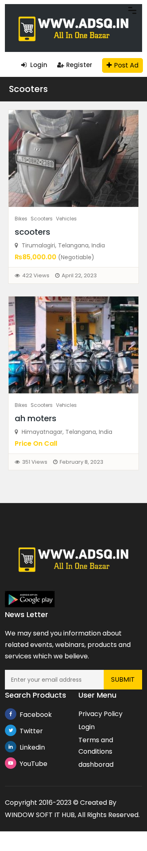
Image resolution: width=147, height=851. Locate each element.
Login (38, 65)
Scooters (28, 89)
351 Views (34, 462)
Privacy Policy (100, 714)
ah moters (35, 418)
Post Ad (126, 65)
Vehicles (66, 218)
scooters (32, 232)
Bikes (21, 218)
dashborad (96, 764)
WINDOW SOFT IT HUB (40, 815)
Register (79, 65)
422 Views (35, 275)
